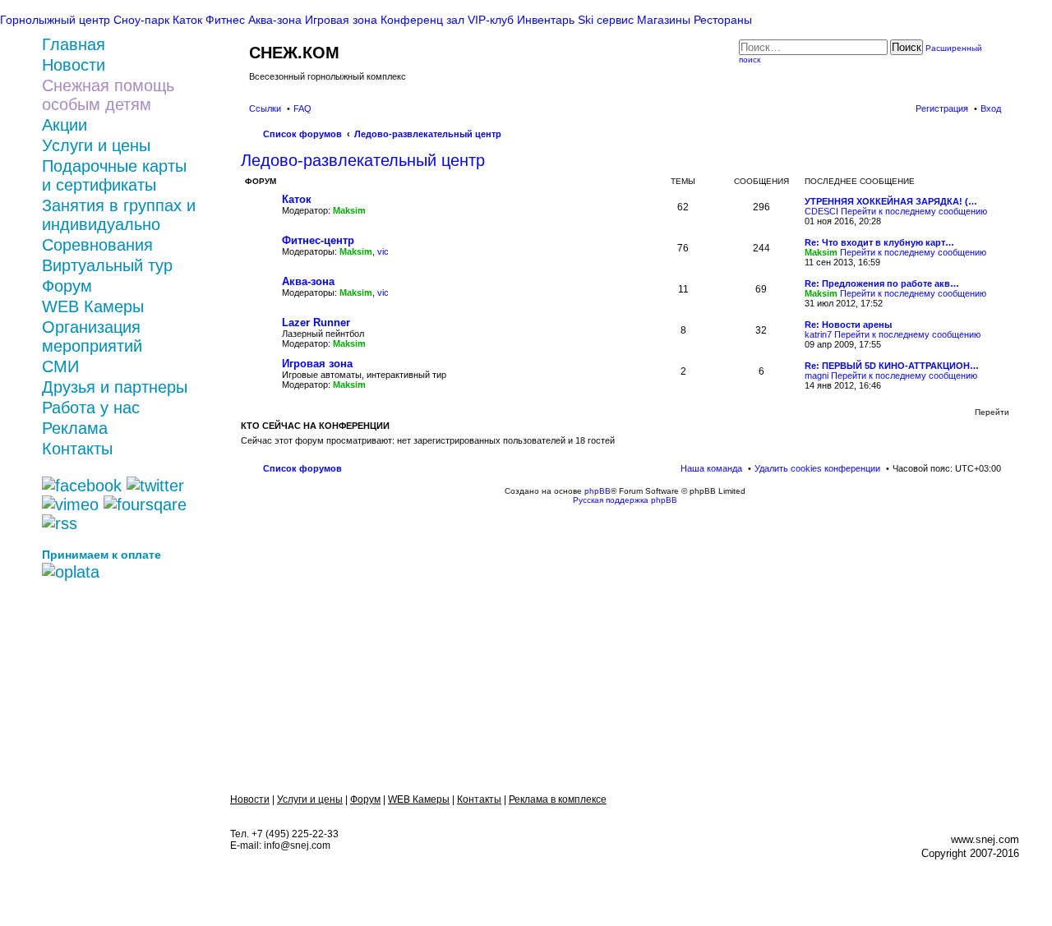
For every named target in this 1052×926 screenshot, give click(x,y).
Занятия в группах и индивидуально (119, 214)
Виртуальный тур (107, 265)
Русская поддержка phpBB (625, 499)
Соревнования (97, 245)
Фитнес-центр (318, 240)
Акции (64, 125)
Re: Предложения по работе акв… (882, 283)
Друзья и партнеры (114, 387)
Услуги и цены (96, 145)
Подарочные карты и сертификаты (114, 175)
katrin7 (818, 334)
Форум (67, 286)
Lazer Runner (316, 322)
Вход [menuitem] (990, 108)
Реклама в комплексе (558, 799)
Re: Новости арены (848, 324)
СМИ (60, 366)
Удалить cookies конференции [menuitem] (817, 468)
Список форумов (302, 468)
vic (383, 251)
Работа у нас (91, 408)
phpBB (597, 490)
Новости (250, 799)
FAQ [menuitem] (302, 108)
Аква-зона (308, 281)
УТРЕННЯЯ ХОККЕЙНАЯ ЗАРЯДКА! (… (891, 201)
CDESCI (821, 211)
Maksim (349, 210)
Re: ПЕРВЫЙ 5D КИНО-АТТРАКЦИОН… (892, 366)
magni (816, 375)
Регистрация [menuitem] (942, 108)
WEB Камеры (93, 306)
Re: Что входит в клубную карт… (879, 242)
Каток (296, 199)
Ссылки (265, 108)
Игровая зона (317, 363)
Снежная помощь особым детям (108, 94)
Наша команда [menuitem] (711, 468)
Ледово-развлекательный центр (363, 160)
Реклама (75, 428)
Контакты (77, 449)
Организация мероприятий (92, 336)
